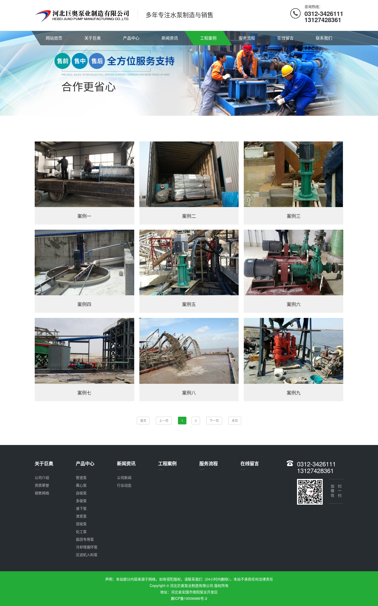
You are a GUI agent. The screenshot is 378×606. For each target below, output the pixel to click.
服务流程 (247, 38)
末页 (235, 420)
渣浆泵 (81, 516)
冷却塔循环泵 (86, 546)
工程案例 (208, 38)
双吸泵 (81, 523)
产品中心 (131, 38)
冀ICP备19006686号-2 (189, 598)
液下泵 (81, 508)
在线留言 (285, 38)
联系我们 (324, 38)
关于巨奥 (92, 38)
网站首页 (54, 38)
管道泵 (81, 477)
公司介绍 (42, 477)
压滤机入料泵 (86, 554)
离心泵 (81, 485)
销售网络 (42, 492)
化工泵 (81, 531)
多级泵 (81, 500)
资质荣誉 (42, 485)
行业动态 (124, 485)
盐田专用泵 (85, 539)
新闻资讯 (169, 38)
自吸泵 (81, 492)
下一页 (214, 420)
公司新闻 (124, 477)
